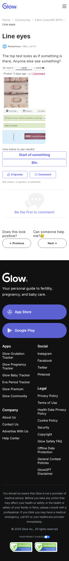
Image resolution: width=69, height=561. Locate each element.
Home (6, 20)
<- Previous (16, 243)
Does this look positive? (14, 234)
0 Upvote (17, 174)
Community (22, 20)
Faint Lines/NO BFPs (49, 20)
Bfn (34, 163)
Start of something (34, 155)
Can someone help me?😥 (48, 234)
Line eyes (8, 24)
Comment (44, 174)
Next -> (52, 243)
